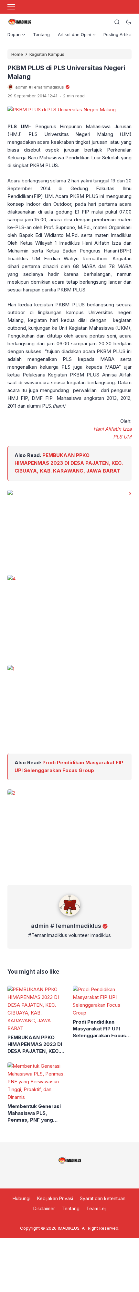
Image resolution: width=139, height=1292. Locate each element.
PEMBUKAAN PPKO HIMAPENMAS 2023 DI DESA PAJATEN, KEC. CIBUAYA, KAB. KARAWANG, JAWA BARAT (69, 463)
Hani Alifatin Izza (112, 429)
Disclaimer (44, 1208)
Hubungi (21, 1198)
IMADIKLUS (69, 1228)
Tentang (41, 34)
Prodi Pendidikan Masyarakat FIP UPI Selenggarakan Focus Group (99, 1029)
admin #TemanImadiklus (66, 925)
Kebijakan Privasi (55, 1198)
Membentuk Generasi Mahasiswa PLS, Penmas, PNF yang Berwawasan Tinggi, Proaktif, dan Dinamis (34, 1113)
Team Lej (96, 1208)
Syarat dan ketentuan (102, 1198)
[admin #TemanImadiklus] (69, 917)
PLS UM (122, 437)
